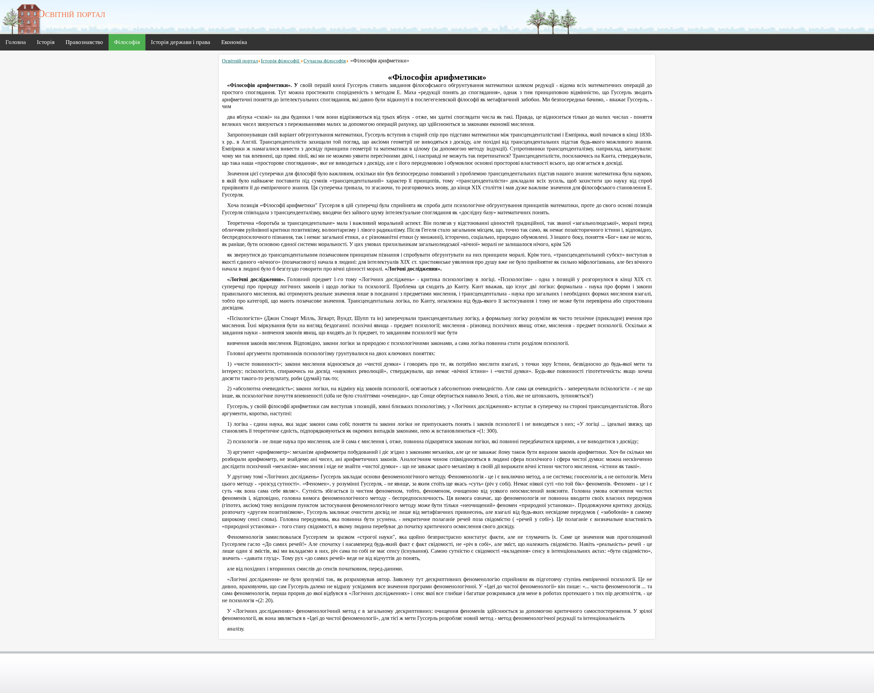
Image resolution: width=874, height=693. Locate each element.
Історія (46, 42)
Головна (15, 42)
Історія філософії (280, 60)
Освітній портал (240, 60)
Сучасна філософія (325, 60)
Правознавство (84, 42)
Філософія (127, 42)
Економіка (234, 42)
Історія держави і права (180, 42)
